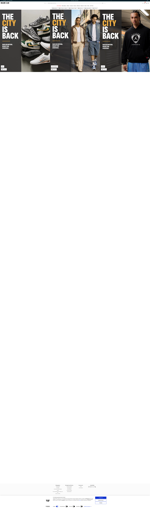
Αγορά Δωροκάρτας (69, 491)
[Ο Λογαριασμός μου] (144, 3)
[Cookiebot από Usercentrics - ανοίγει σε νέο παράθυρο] (47, 506)
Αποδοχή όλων (101, 497)
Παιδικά (75, 5)
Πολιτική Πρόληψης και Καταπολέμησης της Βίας (58, 492)
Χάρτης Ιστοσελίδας (57, 493)
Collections (82, 5)
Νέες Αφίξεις (64, 5)
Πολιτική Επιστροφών (69, 490)
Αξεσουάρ (78, 5)
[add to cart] (148, 3)
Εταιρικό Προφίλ (58, 486)
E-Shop (81, 486)
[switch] (66, 506)
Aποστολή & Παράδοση (69, 486)
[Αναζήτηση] (103, 3)
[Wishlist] (142, 3)
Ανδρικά (68, 5)
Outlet (88, 5)
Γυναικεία (71, 5)
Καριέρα (58, 490)
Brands (85, 5)
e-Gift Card (91, 5)
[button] (45, 3)
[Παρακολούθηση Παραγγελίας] (146, 3)
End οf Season (59, 5)
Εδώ (80, 500)
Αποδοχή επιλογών (100, 500)
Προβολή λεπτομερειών (87, 506)
